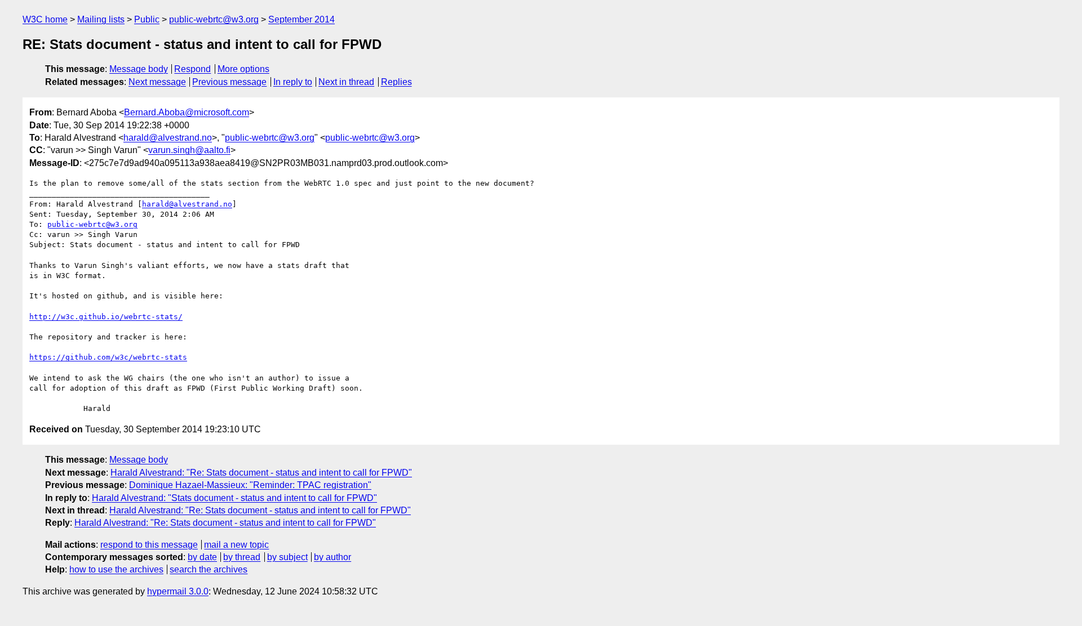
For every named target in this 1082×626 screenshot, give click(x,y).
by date (202, 557)
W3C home (45, 19)
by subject (287, 557)
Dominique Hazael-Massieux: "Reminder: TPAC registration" (250, 485)
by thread (241, 557)
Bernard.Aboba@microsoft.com (186, 112)
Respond (192, 69)
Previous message (229, 82)
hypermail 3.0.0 (178, 591)
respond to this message (149, 544)
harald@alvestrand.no (167, 137)
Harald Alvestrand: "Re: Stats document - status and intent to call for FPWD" (261, 472)
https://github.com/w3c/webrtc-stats (108, 357)
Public (146, 19)
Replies (396, 82)
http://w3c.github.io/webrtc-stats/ (106, 316)
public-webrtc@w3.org (214, 19)
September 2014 (301, 19)
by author (332, 557)
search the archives (208, 569)
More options (243, 69)
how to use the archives (116, 569)
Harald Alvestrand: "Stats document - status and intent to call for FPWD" (234, 498)
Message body (138, 69)
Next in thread (346, 82)
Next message (157, 82)
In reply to (292, 82)
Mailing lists (101, 19)
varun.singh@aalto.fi (189, 150)
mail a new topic (236, 544)
